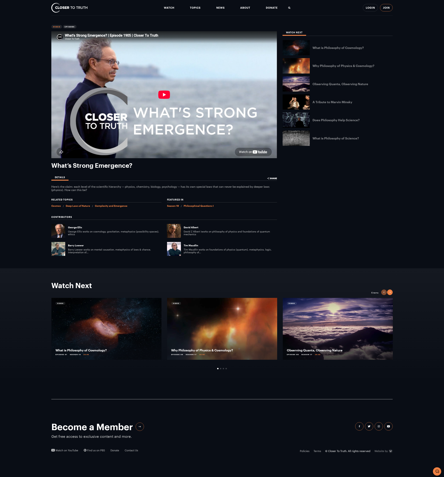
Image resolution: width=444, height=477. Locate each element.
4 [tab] (226, 368)
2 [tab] (220, 368)
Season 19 (173, 205)
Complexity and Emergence (111, 205)
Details (60, 177)
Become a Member (92, 426)
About (245, 7)
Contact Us (131, 450)
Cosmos (56, 205)
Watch (169, 7)
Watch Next (294, 32)
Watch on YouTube (66, 450)
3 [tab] (223, 368)
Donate (272, 7)
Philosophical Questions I (199, 205)
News (220, 7)
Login (370, 7)
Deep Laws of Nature (78, 205)
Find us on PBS (95, 450)
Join (386, 7)
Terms (317, 451)
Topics (195, 7)
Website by (381, 451)
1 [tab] (218, 368)
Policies (304, 451)
